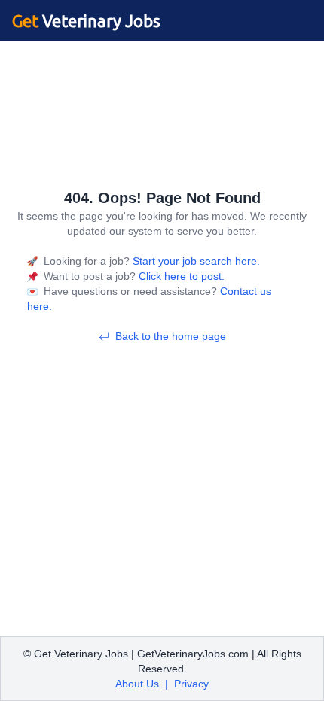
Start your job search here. (195, 261)
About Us (137, 684)
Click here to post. (180, 276)
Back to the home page (170, 336)
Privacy (191, 684)
